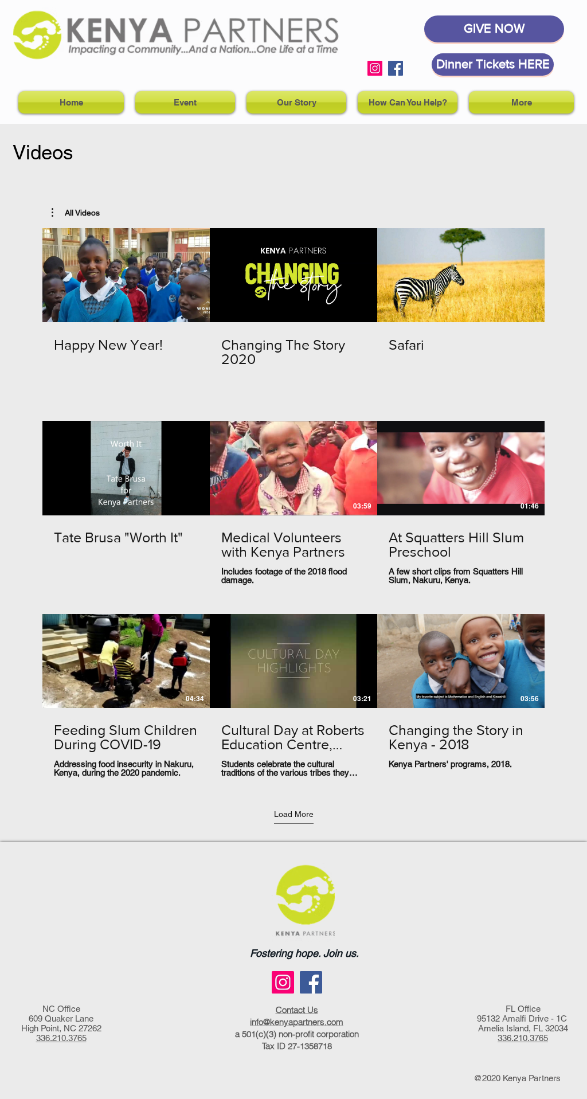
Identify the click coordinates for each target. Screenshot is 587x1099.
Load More (294, 814)
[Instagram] (374, 68)
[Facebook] (395, 68)
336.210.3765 (61, 1038)
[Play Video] (126, 275)
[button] (76, 212)
